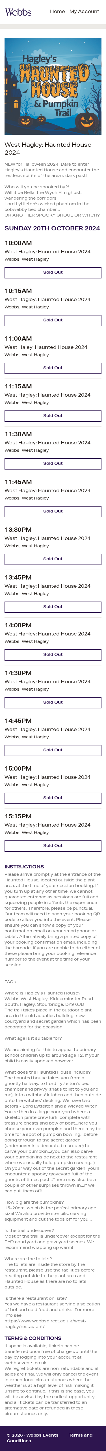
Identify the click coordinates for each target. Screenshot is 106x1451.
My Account (84, 12)
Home (57, 12)
